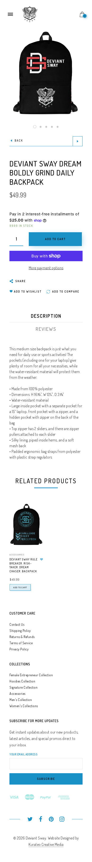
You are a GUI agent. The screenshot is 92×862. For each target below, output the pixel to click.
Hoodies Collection (22, 681)
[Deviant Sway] (30, 13)
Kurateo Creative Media (46, 844)
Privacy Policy (19, 649)
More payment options (46, 267)
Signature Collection (23, 687)
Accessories (17, 554)
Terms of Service (21, 643)
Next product (77, 141)
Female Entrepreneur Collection (31, 675)
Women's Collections (23, 706)
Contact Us (16, 624)
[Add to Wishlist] (41, 559)
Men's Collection (20, 700)
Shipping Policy (20, 631)
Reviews (46, 329)
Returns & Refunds (22, 637)
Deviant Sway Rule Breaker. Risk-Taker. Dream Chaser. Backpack (23, 565)
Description (46, 316)
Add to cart (20, 587)
